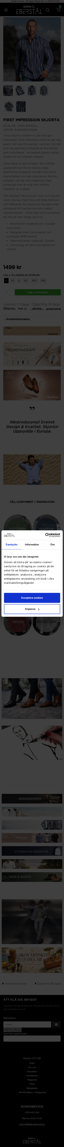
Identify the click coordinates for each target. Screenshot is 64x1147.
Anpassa (30, 608)
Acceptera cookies (32, 597)
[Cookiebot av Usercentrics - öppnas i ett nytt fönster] (45, 535)
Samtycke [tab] (11, 544)
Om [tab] (52, 544)
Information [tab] (32, 544)
